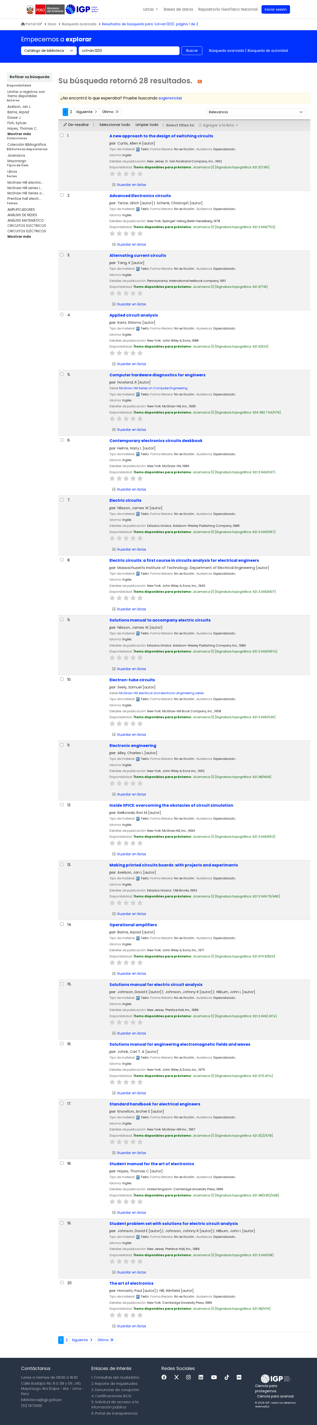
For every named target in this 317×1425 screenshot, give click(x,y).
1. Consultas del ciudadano (115, 1377)
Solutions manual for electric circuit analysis (156, 984)
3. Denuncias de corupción (115, 1389)
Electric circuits (125, 500)
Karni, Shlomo (136, 322)
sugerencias (170, 98)
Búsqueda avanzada (79, 24)
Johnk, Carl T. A (137, 1051)
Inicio (52, 24)
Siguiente (85, 111)
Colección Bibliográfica (26, 144)
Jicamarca (16, 155)
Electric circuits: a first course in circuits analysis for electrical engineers (184, 560)
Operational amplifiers (133, 924)
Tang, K (130, 262)
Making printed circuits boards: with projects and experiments (173, 865)
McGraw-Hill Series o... (25, 193)
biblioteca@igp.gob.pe (41, 1399)
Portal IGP (34, 24)
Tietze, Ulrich (135, 203)
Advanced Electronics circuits (140, 195)
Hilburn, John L (235, 991)
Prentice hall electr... (24, 198)
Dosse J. (14, 117)
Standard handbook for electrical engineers (154, 1104)
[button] (150, 9)
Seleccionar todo (115, 124)
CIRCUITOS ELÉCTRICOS (26, 231)
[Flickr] (240, 1377)
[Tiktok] (228, 1377)
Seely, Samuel (136, 687)
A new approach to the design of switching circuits (161, 136)
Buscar (192, 50)
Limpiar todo (147, 124)
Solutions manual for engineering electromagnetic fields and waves (179, 1044)
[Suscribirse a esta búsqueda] (200, 81)
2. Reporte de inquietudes (114, 1383)
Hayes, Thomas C (140, 1171)
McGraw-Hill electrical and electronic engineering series (161, 693)
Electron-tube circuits (132, 680)
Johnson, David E (139, 991)
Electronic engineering (132, 745)
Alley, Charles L (137, 752)
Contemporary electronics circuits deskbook (156, 440)
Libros (12, 171)
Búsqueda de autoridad (268, 50)
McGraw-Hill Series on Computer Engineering (153, 388)
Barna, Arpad (18, 112)
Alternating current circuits (137, 255)
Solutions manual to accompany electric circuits (160, 620)
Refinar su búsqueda (29, 76)
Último (108, 111)
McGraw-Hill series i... (24, 188)
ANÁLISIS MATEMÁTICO (25, 220)
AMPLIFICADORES (21, 209)
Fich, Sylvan (16, 123)
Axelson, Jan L (136, 872)
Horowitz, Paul (136, 1290)
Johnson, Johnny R (188, 991)
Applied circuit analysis (133, 315)
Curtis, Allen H (136, 143)
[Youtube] (215, 1377)
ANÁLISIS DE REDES (22, 215)
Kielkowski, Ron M (139, 812)
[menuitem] (228, 9)
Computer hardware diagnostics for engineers (157, 375)
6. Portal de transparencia (114, 1413)
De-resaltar (78, 124)
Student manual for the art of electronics (151, 1163)
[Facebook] (165, 1377)
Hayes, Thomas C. (22, 128)
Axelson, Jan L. (19, 106)
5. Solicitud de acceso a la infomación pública (114, 1404)
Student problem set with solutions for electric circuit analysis (173, 1223)
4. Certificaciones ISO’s (111, 1396)
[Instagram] (189, 1377)
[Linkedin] (202, 1377)
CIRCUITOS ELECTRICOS (26, 225)
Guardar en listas (131, 184)
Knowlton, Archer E (140, 1111)
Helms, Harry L (136, 448)
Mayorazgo (16, 161)
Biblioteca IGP (83, 9)
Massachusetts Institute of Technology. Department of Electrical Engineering (193, 567)
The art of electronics (131, 1283)
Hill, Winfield (176, 1290)
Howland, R (134, 382)
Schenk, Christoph (180, 203)
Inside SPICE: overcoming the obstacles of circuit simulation (171, 805)
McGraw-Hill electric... (25, 182)
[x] (178, 1377)
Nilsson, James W (139, 507)
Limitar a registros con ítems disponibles (26, 93)
